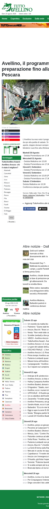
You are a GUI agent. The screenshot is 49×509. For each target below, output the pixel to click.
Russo (6, 195)
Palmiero (7, 189)
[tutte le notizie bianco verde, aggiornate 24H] (17, 7)
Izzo (5, 180)
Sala (5, 214)
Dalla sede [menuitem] (39, 19)
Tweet (43, 209)
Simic (6, 176)
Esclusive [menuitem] (27, 19)
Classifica (6, 351)
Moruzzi (7, 183)
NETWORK (41, 497)
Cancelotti (7, 173)
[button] (11, 217)
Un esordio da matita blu (38, 324)
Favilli (6, 205)
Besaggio (7, 192)
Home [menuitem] (4, 19)
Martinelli (7, 170)
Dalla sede (33, 193)
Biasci (6, 201)
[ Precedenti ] (11, 316)
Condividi (30, 209)
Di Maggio (7, 211)
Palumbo (7, 186)
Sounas (6, 208)
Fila (5, 198)
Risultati (11, 222)
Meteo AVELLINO (11, 322)
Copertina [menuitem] (15, 19)
